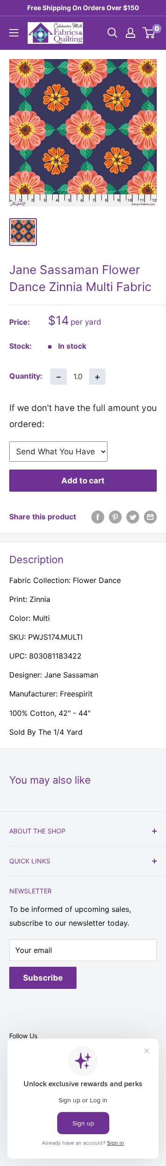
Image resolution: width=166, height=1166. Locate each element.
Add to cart (83, 480)
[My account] (130, 33)
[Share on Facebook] (97, 517)
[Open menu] (13, 32)
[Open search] (112, 33)
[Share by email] (150, 517)
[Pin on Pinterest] (115, 517)
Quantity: (25, 376)
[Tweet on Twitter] (132, 517)
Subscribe (43, 977)
